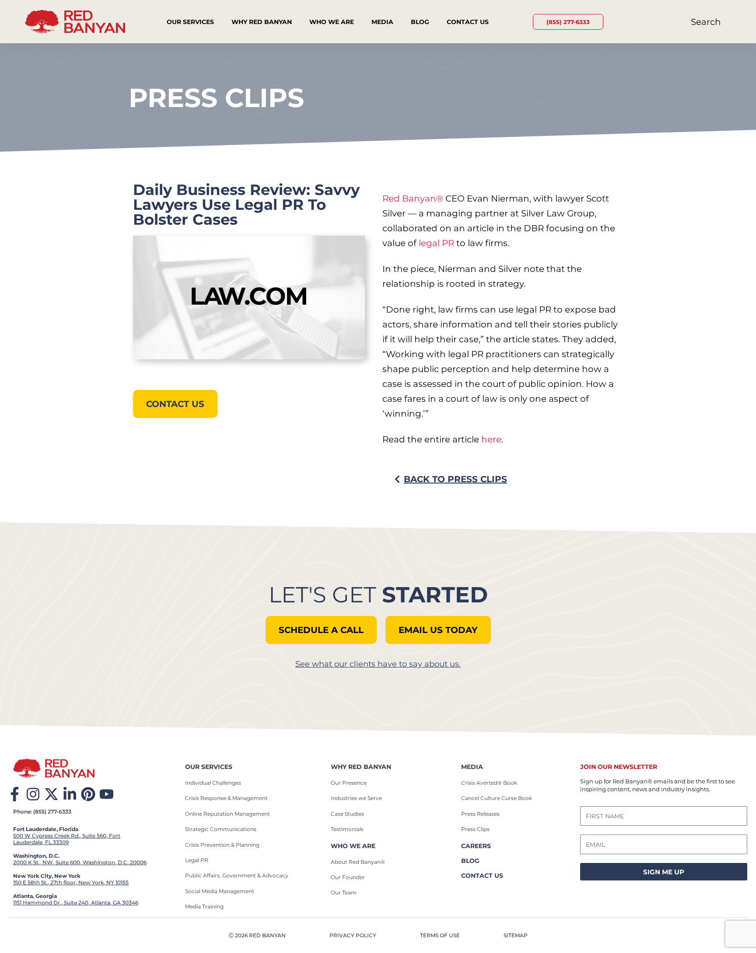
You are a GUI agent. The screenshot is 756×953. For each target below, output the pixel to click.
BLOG (470, 861)
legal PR (436, 243)
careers (476, 846)
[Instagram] (33, 794)
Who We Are (331, 21)
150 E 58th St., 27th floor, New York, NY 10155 (71, 882)
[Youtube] (106, 794)
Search (706, 21)
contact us (482, 876)
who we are (353, 846)
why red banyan (361, 767)
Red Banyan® (412, 198)
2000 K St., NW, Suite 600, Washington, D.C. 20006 (80, 862)
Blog (420, 21)
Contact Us (468, 21)
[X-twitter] (51, 794)
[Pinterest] (88, 794)
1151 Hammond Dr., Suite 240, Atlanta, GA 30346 (75, 902)
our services (208, 767)
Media (382, 21)
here (491, 439)
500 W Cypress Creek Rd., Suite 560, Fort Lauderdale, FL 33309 (66, 838)
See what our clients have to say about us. (378, 664)
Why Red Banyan (261, 21)
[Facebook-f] (14, 794)
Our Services (190, 21)
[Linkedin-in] (70, 794)
